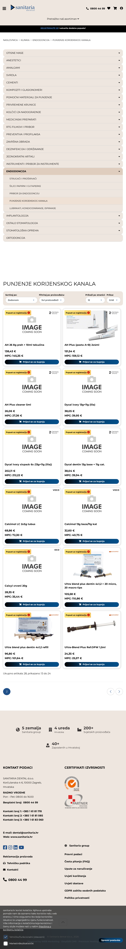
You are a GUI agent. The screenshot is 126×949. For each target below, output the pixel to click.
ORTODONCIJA (15, 237)
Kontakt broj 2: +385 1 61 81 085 (23, 815)
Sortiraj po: (11, 295)
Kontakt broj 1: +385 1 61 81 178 (22, 811)
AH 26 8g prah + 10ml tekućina (24, 344)
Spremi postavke (110, 940)
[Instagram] (10, 847)
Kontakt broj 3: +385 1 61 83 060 (23, 819)
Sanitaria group (79, 845)
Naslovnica (10, 40)
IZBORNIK (5, 8)
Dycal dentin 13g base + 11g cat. (85, 464)
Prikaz (110, 295)
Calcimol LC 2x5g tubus (20, 524)
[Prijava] (121, 8)
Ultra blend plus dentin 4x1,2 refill (26, 647)
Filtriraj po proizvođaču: (51, 295)
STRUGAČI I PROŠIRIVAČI (23, 178)
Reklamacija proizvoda (18, 856)
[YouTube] (21, 847)
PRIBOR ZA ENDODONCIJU (24, 193)
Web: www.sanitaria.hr (18, 836)
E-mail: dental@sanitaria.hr (20, 832)
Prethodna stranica (110, 691)
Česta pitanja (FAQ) (77, 861)
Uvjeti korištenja (75, 876)
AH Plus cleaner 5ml (18, 404)
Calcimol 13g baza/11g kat (81, 524)
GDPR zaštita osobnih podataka (85, 890)
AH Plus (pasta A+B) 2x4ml (82, 344)
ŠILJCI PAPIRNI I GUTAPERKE (25, 186)
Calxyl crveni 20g (16, 585)
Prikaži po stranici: (95, 295)
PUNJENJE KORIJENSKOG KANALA (72, 40)
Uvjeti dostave (74, 883)
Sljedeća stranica (119, 691)
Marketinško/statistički (21, 943)
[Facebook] (5, 847)
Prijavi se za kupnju (33, 362)
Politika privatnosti (77, 897)
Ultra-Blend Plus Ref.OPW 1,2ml (85, 647)
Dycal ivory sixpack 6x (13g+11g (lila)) (28, 464)
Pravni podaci (73, 854)
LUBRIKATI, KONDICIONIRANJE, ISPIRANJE (33, 208)
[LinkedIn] (16, 847)
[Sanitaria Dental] (36, 8)
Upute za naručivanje (78, 868)
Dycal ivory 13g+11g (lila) (80, 404)
